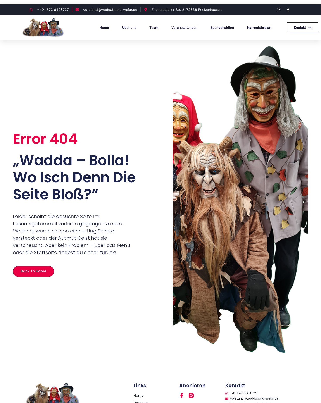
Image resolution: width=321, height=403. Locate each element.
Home (104, 28)
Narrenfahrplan (259, 28)
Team (153, 28)
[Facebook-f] (181, 395)
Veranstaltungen (184, 28)
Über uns (129, 28)
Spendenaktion (222, 28)
